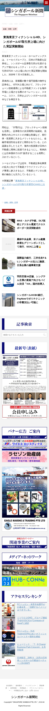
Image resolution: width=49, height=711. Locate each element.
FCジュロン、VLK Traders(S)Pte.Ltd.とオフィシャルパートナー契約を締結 (32, 634)
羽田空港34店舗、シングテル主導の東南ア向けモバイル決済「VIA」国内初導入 (31, 280)
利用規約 (23, 688)
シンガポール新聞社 (24, 697)
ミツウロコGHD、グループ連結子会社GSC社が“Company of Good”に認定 (32, 620)
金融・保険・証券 (11, 202)
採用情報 (13, 688)
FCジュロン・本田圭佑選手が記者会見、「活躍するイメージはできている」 (31, 607)
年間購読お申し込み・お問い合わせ (26, 690)
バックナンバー (30, 685)
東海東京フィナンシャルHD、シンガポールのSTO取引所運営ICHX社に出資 (23, 184)
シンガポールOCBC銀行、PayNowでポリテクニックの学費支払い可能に (31, 299)
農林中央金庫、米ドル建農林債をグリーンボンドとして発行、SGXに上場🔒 (31, 243)
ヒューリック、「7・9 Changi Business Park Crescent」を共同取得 (31, 647)
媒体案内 (19, 685)
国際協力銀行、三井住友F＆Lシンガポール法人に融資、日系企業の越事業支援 (32, 262)
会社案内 (9, 685)
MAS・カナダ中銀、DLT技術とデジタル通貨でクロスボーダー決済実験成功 (31, 224)
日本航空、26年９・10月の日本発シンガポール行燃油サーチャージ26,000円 (32, 660)
